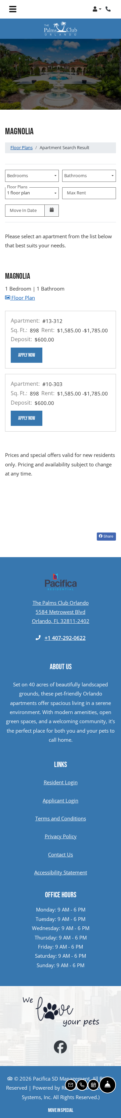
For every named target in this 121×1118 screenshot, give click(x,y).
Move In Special (60, 1110)
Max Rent (76, 193)
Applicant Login (60, 800)
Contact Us (60, 854)
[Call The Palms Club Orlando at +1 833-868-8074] (109, 9)
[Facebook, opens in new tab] (60, 1048)
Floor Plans (21, 147)
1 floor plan (19, 191)
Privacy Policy (61, 836)
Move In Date (23, 210)
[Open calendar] (51, 210)
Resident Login (61, 782)
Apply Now (30, 355)
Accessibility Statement (60, 872)
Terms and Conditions (60, 818)
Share (108, 536)
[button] (97, 9)
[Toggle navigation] (12, 9)
